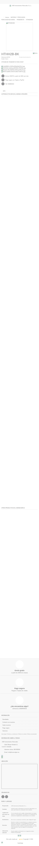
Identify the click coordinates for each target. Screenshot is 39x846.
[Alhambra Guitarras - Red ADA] (19, 756)
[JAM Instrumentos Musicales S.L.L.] (21, 9)
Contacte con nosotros (8, 722)
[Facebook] (2, 796)
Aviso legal (3, 734)
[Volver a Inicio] (2, 17)
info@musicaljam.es (13, 752)
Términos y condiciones (12, 734)
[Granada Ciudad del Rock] (19, 757)
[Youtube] (6, 796)
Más (4, 91)
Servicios (5, 731)
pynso (20, 839)
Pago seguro (5, 728)
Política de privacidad (32, 734)
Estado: (3, 58)
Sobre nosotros (6, 725)
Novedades (5, 719)
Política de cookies (22, 734)
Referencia (3, 57)
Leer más (25, 76)
